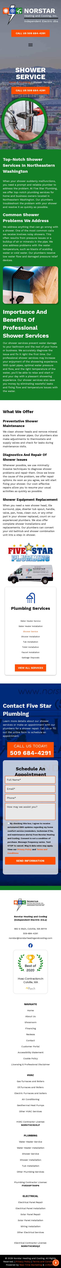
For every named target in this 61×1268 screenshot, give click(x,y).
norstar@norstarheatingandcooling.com (30, 938)
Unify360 (49, 1264)
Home (12, 82)
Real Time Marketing (30, 1264)
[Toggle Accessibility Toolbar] (56, 1263)
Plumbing (24, 82)
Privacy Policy (24, 849)
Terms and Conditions (45, 1261)
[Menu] (30, 45)
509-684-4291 (30, 933)
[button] (30, 33)
